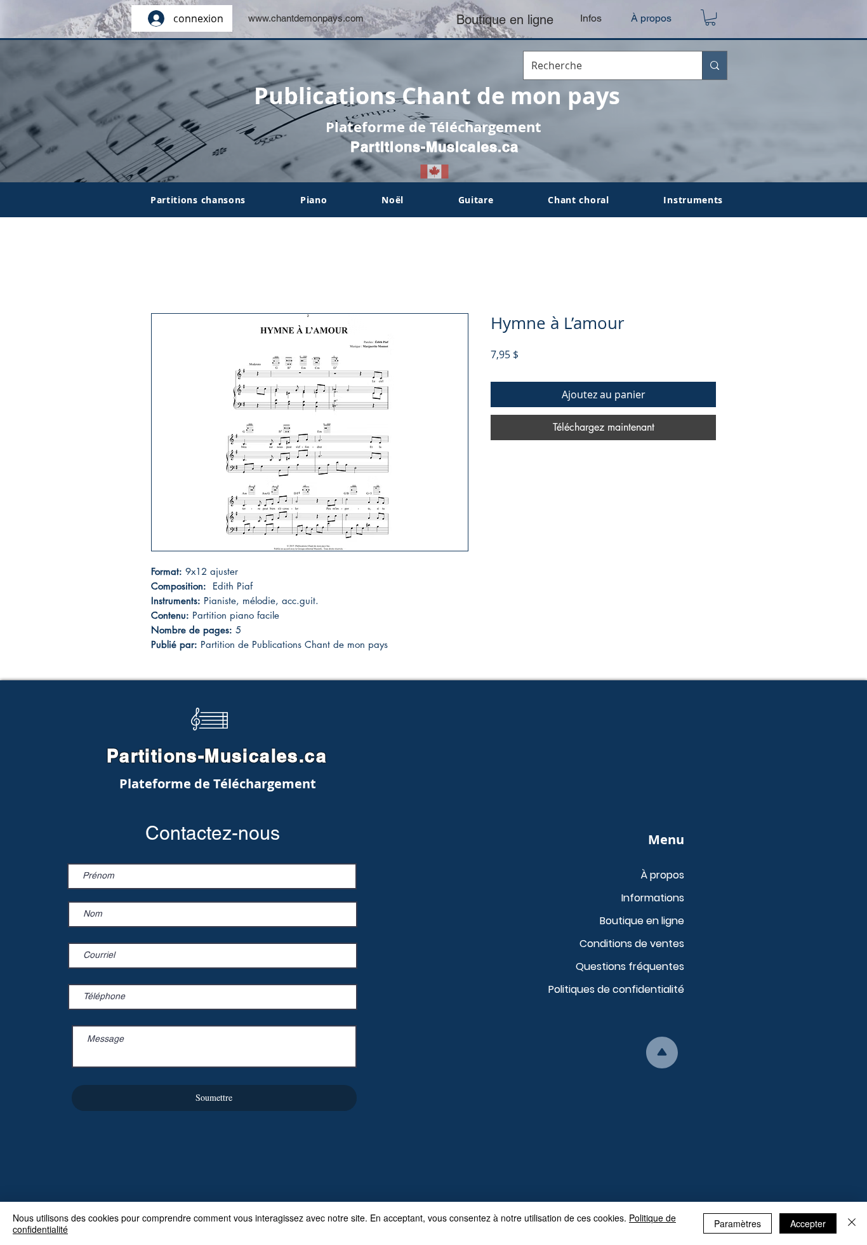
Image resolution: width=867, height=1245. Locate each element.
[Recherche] (714, 65)
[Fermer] (851, 1223)
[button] (710, 17)
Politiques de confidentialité (616, 989)
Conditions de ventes (631, 943)
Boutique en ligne (642, 920)
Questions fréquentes (630, 966)
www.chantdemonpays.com (306, 18)
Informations (652, 898)
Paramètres (737, 1223)
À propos (662, 875)
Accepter (808, 1223)
